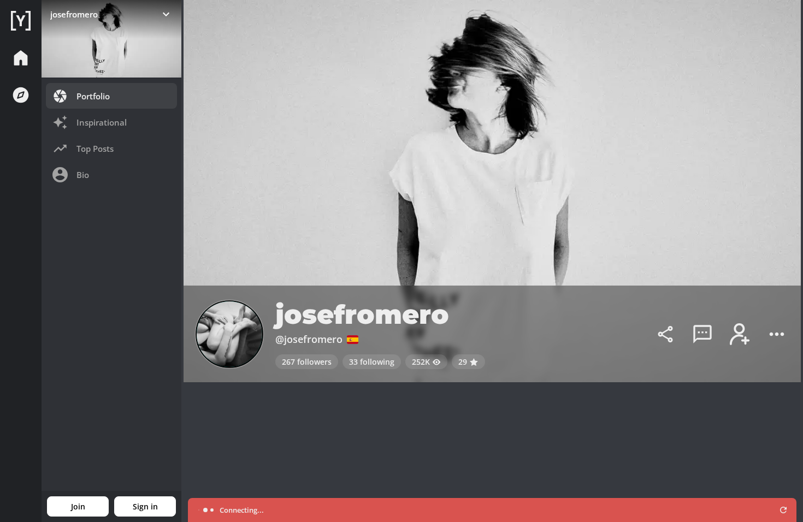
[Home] (20, 20)
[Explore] (20, 95)
